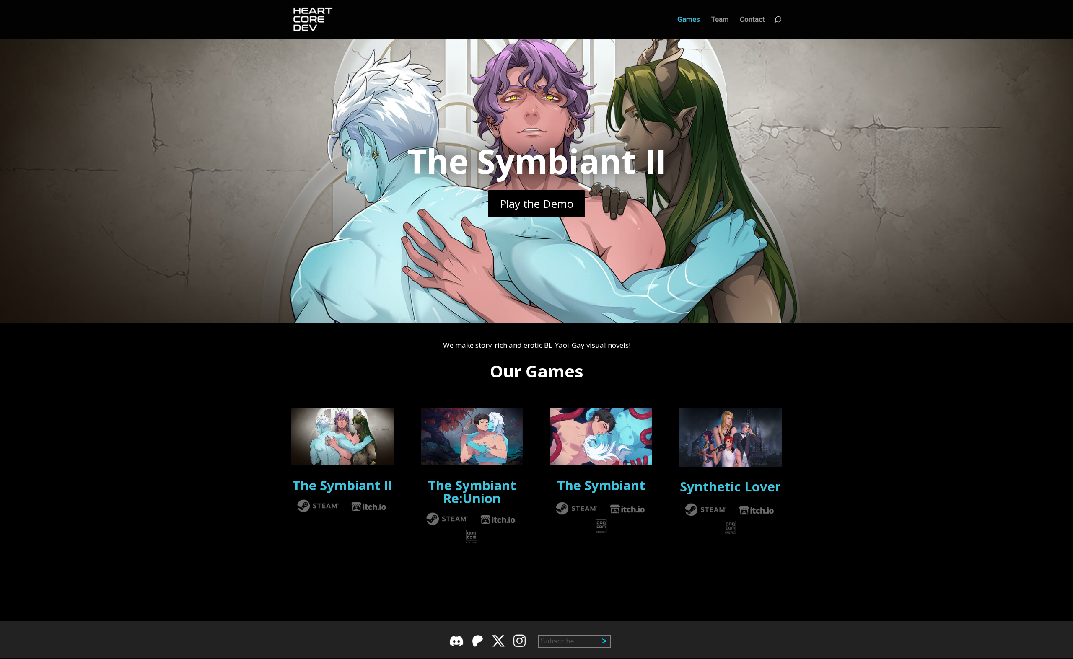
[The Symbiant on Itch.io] (627, 513)
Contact (752, 19)
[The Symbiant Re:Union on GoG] (472, 540)
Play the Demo (536, 203)
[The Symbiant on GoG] (601, 530)
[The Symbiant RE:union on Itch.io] (498, 523)
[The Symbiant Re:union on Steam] (447, 523)
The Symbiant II (536, 160)
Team (720, 19)
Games (688, 19)
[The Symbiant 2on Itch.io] (369, 510)
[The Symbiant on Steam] (577, 513)
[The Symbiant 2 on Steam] (318, 510)
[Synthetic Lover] (706, 514)
